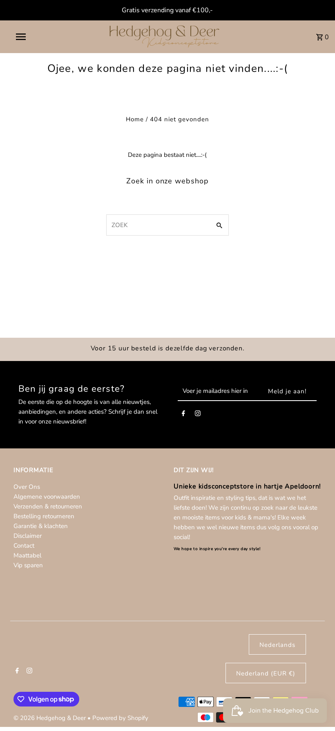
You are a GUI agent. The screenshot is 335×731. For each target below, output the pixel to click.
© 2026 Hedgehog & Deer (50, 718)
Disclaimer (27, 536)
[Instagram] (198, 415)
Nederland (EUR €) (265, 673)
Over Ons (26, 487)
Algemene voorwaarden (46, 497)
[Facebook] (183, 415)
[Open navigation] (38, 37)
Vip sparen (28, 565)
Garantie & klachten (40, 526)
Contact (23, 546)
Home (135, 119)
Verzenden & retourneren (47, 506)
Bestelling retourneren (43, 516)
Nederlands (277, 645)
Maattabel (27, 555)
